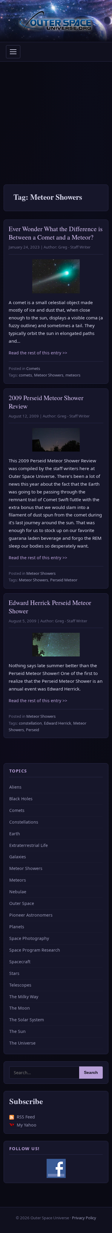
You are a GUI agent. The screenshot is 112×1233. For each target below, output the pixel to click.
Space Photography (29, 938)
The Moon (19, 1008)
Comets (33, 368)
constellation (30, 723)
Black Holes (21, 798)
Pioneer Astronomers (31, 915)
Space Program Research (34, 950)
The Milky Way (23, 996)
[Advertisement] (56, 121)
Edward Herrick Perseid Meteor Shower (50, 606)
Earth (14, 833)
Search (91, 1072)
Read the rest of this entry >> (38, 353)
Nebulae (17, 891)
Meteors (17, 880)
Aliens (15, 787)
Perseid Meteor (63, 580)
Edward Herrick (57, 723)
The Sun (17, 1031)
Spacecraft (19, 961)
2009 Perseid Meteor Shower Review (46, 401)
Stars (14, 973)
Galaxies (17, 856)
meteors (72, 375)
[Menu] (13, 51)
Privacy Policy (84, 1217)
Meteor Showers (48, 375)
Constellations (23, 822)
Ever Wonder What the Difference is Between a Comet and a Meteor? (55, 232)
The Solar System (26, 1019)
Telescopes (20, 985)
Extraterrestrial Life (28, 845)
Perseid (32, 729)
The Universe (22, 1043)
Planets (16, 926)
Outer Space (21, 903)
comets (25, 375)
